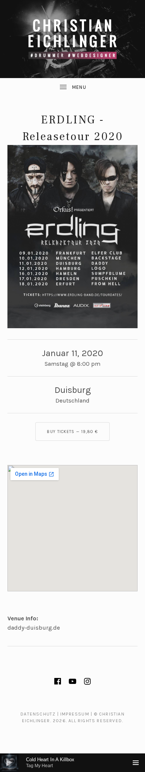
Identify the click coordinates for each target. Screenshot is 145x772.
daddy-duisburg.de (33, 627)
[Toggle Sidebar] (72, 87)
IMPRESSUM (74, 714)
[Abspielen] (9, 763)
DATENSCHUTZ (37, 714)
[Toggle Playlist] (136, 763)
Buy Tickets (72, 431)
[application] (72, 762)
